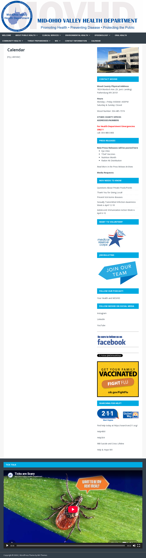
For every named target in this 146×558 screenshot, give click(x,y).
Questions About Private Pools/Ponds (114, 187)
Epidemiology (101, 35)
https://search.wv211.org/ (126, 425)
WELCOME (6, 35)
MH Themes (42, 555)
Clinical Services (50, 35)
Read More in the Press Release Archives (115, 166)
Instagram (102, 313)
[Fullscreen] (138, 545)
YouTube (101, 325)
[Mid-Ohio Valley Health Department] (71, 31)
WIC (56, 41)
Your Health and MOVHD (108, 298)
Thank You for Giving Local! (109, 192)
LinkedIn (101, 319)
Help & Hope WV (104, 449)
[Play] (7, 545)
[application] (73, 509)
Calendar (96, 41)
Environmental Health (76, 35)
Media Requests (105, 172)
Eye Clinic (105, 151)
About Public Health (25, 35)
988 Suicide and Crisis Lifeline (110, 443)
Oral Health (121, 35)
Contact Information (76, 41)
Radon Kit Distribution (111, 160)
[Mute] (134, 545)
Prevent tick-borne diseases (110, 197)
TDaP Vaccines (108, 154)
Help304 (101, 437)
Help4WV (101, 431)
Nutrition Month (108, 157)
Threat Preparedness (38, 41)
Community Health (11, 41)
